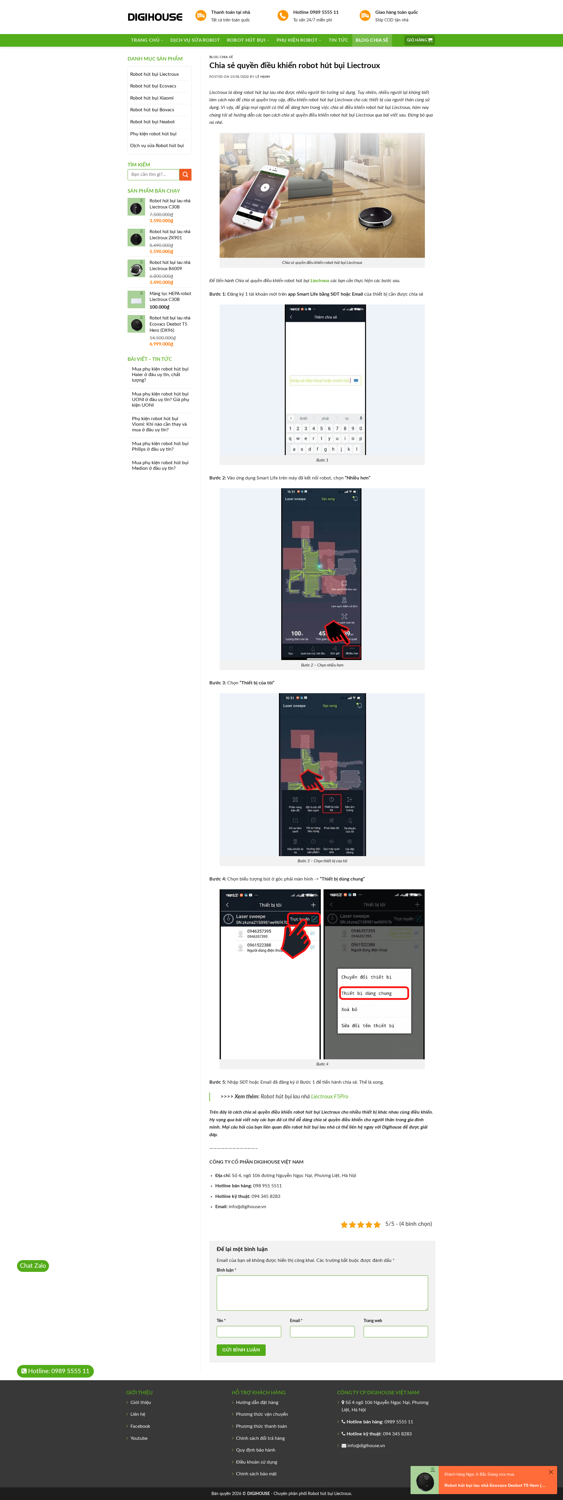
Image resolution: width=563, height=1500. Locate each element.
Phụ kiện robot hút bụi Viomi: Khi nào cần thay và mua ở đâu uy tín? (159, 424)
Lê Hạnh (262, 76)
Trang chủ (145, 40)
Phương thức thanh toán (261, 1426)
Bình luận (226, 1270)
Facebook (140, 1426)
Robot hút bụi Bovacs (152, 109)
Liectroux (342, 1493)
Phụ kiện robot (297, 40)
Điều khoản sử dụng (256, 1462)
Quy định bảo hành (255, 1450)
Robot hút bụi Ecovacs (153, 86)
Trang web (373, 1321)
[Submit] (185, 174)
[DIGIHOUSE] (157, 17)
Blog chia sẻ (372, 40)
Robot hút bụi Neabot (152, 121)
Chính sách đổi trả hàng (260, 1438)
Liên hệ (137, 1414)
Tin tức (339, 40)
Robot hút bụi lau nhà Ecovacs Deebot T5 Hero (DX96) (496, 1485)
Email (296, 1321)
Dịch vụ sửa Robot (195, 40)
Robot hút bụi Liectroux (154, 74)
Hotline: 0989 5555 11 (58, 1371)
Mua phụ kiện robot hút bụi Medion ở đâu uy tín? (160, 465)
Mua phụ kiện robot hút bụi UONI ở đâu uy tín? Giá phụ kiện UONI (160, 400)
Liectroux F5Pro (329, 1097)
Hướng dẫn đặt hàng (257, 1402)
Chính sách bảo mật (256, 1474)
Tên (221, 1321)
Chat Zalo (33, 1266)
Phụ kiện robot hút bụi (153, 134)
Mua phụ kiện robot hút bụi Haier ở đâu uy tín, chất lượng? (160, 375)
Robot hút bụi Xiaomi (152, 98)
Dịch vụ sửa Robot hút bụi (157, 145)
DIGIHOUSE (258, 1493)
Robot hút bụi (246, 40)
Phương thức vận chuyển (262, 1414)
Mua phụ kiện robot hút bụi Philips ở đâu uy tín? (160, 446)
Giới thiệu (140, 1402)
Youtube (138, 1438)
